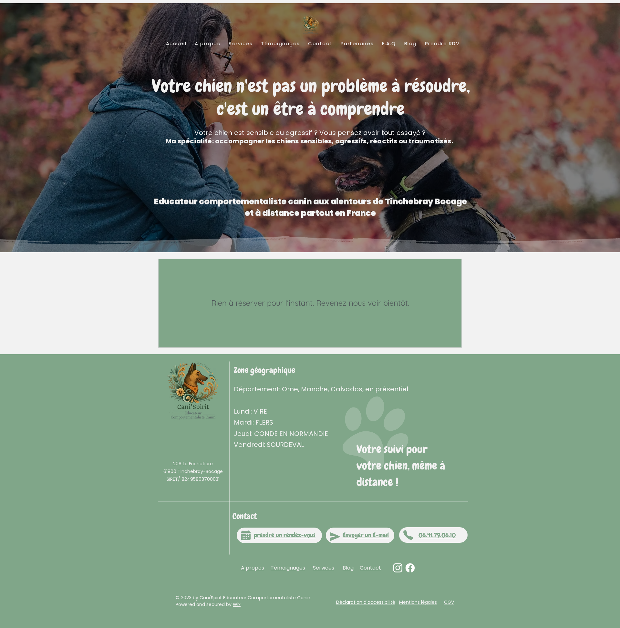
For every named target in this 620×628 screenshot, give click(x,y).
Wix (237, 604)
